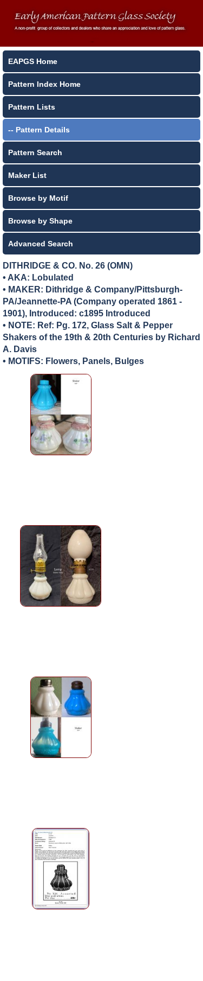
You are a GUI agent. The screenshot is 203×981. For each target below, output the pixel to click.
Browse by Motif (38, 198)
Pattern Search (35, 152)
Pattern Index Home (44, 84)
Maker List (27, 175)
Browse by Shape (40, 220)
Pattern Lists (31, 107)
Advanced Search (40, 243)
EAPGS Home (32, 61)
